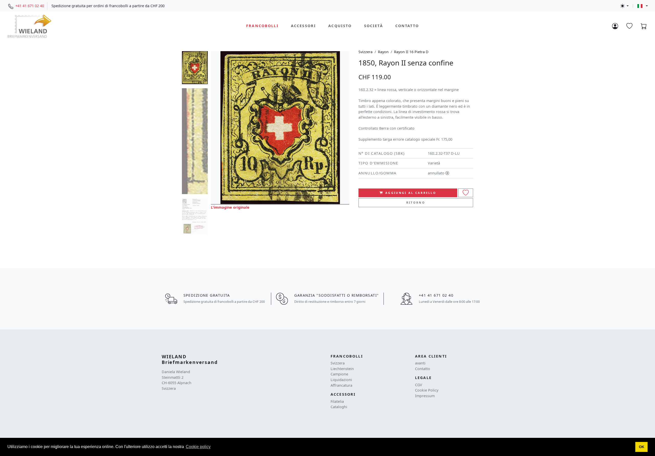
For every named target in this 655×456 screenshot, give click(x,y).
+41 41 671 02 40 (29, 5)
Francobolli (262, 26)
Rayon (383, 51)
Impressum (425, 395)
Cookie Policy (426, 390)
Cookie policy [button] (198, 446)
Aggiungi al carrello (410, 193)
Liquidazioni (341, 379)
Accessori (303, 26)
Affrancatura (341, 385)
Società (373, 26)
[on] (465, 192)
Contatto (407, 26)
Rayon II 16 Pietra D (411, 51)
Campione (339, 374)
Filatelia (337, 401)
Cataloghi (339, 406)
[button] (641, 447)
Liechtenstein (342, 368)
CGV (418, 384)
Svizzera (365, 51)
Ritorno (415, 202)
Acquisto (340, 26)
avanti (420, 363)
